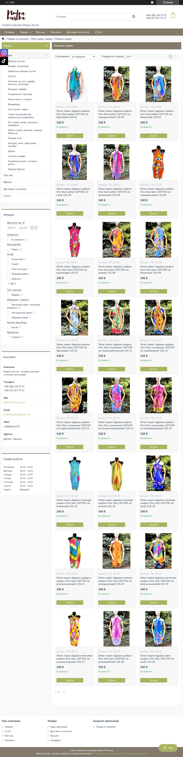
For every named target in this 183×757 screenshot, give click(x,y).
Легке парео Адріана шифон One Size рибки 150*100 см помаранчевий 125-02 (115, 114)
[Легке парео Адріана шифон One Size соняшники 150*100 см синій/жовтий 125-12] (158, 317)
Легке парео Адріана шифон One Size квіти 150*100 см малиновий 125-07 (73, 269)
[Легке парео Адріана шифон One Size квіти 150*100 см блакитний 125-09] (158, 240)
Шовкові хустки (16, 61)
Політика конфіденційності (133, 753)
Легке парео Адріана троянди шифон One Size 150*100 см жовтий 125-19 (115, 503)
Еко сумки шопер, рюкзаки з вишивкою (23, 124)
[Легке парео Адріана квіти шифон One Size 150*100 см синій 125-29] (158, 629)
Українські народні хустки (22, 71)
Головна (9, 32)
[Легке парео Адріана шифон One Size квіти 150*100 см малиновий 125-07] (75, 240)
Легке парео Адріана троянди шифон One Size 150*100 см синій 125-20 (157, 503)
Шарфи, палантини (18, 66)
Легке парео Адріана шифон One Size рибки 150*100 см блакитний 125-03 (157, 114)
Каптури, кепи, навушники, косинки (22, 144)
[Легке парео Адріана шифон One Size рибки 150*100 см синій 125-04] (75, 162)
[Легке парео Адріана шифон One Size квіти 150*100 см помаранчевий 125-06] (158, 162)
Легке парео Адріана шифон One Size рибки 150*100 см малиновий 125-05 (115, 191)
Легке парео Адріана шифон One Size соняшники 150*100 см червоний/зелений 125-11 (115, 347)
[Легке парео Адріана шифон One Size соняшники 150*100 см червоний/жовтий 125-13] (75, 395)
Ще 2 (13, 283)
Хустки (12, 76)
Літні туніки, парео (41, 38)
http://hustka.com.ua (14, 402)
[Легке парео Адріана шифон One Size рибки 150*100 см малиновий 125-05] (116, 162)
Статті (7, 195)
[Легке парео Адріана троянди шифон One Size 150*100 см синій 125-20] (158, 473)
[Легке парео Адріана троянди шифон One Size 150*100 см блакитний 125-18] (75, 473)
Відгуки (8, 182)
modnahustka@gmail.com (17, 414)
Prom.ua (108, 750)
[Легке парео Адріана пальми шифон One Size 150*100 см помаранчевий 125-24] (116, 551)
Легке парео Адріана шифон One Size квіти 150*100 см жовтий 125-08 (115, 269)
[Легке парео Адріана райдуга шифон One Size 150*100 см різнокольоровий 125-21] (75, 551)
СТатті (98, 32)
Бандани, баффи (17, 89)
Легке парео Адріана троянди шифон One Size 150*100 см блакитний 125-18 (73, 503)
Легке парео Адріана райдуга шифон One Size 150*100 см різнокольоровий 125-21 (73, 580)
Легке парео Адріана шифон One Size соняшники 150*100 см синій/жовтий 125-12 (157, 347)
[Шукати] (133, 16)
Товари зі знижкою (106, 726)
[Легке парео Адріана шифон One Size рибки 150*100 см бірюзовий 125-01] (75, 84)
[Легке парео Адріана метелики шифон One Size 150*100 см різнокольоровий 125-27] (75, 629)
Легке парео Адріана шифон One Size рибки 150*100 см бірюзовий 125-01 (73, 114)
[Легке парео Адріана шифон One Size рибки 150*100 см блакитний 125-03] (158, 84)
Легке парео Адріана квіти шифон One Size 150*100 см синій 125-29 (157, 658)
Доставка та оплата (78, 32)
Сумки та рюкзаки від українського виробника (21, 116)
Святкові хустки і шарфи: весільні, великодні (21, 83)
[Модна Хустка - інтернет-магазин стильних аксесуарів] (15, 14)
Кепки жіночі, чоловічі (20, 99)
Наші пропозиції (58, 726)
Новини (9, 726)
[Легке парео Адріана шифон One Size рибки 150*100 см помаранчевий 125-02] (116, 84)
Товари (24, 32)
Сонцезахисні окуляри (20, 94)
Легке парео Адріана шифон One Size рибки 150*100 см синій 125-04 (73, 191)
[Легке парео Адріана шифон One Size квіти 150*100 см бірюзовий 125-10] (75, 317)
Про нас (40, 32)
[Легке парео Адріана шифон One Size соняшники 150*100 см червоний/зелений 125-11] (116, 317)
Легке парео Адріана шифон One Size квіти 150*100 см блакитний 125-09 (157, 269)
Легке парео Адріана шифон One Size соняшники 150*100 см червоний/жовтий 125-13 (73, 425)
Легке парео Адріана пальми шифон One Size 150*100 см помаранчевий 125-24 (115, 580)
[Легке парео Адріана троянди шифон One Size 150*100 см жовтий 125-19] (116, 473)
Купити (70, 135)
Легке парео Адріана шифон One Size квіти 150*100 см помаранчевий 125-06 (157, 191)
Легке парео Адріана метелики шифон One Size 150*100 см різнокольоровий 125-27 (74, 658)
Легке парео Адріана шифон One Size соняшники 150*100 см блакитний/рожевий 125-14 (115, 425)
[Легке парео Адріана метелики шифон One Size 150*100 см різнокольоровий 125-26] (158, 551)
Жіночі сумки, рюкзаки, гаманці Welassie (25, 131)
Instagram (55, 740)
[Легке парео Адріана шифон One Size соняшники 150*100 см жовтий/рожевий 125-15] (158, 395)
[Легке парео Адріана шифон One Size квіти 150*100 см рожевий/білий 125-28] (116, 629)
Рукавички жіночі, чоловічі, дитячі (22, 162)
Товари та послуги (17, 38)
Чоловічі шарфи (16, 156)
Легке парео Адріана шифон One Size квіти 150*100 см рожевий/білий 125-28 (115, 658)
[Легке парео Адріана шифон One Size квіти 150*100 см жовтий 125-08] (116, 240)
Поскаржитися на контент (105, 753)
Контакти (56, 32)
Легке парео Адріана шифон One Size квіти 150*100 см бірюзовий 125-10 (73, 347)
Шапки (11, 151)
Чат (171, 747)
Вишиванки (14, 104)
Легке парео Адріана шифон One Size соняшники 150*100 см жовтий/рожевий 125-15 (157, 425)
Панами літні (15, 138)
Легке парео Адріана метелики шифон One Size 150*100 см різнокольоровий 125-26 (158, 580)
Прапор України (16, 169)
